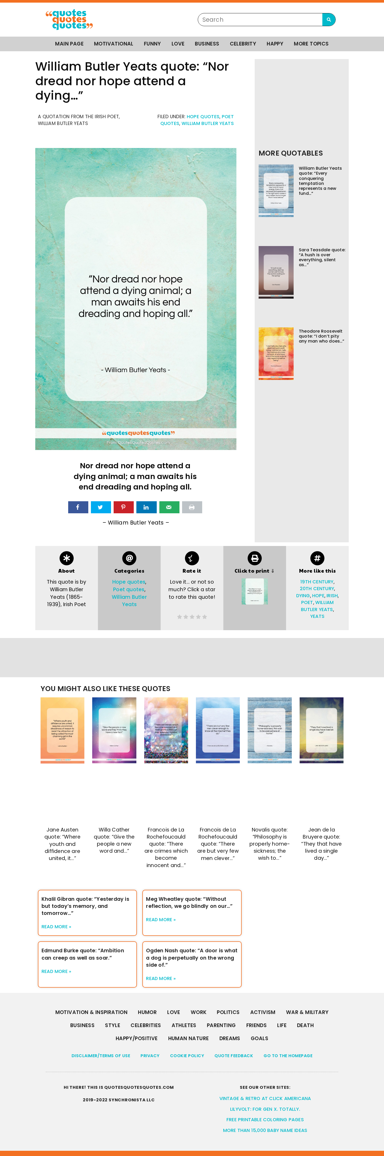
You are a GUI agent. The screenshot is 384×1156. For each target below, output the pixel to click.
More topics (311, 43)
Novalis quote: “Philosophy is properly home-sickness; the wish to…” (269, 844)
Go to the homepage (288, 1056)
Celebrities (146, 1025)
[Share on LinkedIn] (146, 507)
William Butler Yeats (208, 123)
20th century (317, 588)
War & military (307, 1012)
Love (178, 43)
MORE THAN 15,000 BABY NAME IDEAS (265, 1130)
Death (305, 1025)
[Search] (328, 19)
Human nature (188, 1038)
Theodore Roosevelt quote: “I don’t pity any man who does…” (322, 336)
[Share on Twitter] (101, 507)
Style (112, 1025)
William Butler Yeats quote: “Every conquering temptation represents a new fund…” (320, 180)
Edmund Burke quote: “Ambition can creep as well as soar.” (83, 954)
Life (282, 1025)
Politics (228, 1012)
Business (207, 43)
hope (318, 596)
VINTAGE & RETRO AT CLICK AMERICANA (265, 1098)
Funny (152, 43)
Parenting (221, 1025)
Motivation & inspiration (91, 1012)
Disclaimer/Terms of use (101, 1056)
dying (303, 596)
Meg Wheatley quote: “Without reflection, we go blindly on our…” (189, 903)
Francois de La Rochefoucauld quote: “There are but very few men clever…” (218, 844)
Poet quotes (128, 589)
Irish (332, 596)
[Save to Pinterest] (124, 507)
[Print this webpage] (192, 507)
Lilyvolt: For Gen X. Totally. (265, 1109)
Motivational (113, 43)
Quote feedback (233, 1056)
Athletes (184, 1025)
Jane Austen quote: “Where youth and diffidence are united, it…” (62, 844)
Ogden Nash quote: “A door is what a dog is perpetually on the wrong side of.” (191, 957)
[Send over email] (169, 507)
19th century (316, 582)
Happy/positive (137, 1038)
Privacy (150, 1056)
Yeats (317, 616)
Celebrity (243, 43)
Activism (263, 1012)
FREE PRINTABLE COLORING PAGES (265, 1120)
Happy (275, 43)
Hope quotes (203, 116)
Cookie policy (187, 1056)
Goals (259, 1038)
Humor (147, 1012)
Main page (69, 43)
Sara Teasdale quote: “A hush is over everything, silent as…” (322, 257)
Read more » (56, 927)
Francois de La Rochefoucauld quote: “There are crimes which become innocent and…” (166, 847)
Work (199, 1012)
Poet (307, 602)
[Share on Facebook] (78, 507)
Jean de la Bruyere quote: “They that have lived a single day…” (321, 844)
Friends (256, 1025)
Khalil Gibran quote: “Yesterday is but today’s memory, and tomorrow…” (85, 906)
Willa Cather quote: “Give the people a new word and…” (114, 840)
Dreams (229, 1038)
